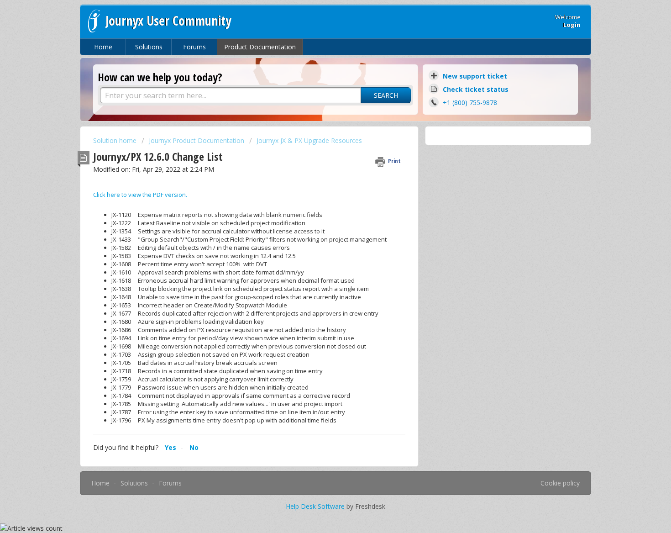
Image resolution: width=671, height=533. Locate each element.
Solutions (149, 46)
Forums (194, 46)
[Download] (318, 147)
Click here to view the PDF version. (140, 194)
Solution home (115, 140)
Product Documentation (260, 46)
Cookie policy (560, 483)
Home (103, 46)
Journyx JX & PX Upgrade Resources (309, 140)
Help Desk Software (316, 506)
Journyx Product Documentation (196, 140)
